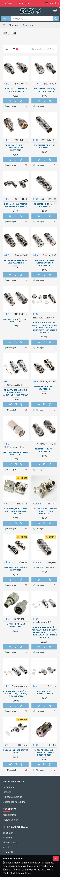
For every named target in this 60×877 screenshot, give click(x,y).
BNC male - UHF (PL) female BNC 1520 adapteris (44, 263)
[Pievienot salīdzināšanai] (21, 464)
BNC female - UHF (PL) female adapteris (44, 90)
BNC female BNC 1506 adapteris (44, 146)
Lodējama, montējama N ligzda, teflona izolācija (44, 511)
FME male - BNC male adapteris (44, 387)
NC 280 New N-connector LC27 (44, 692)
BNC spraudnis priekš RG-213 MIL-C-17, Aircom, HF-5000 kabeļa (15, 392)
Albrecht (37, 503)
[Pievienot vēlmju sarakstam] (15, 464)
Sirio (34, 686)
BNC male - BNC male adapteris (44, 205)
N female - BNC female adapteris (15, 569)
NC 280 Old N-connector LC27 (15, 751)
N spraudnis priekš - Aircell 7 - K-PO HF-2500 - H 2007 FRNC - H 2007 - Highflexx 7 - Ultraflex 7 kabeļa (44, 632)
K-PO (6, 83)
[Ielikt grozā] (10, 464)
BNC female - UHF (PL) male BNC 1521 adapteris (16, 147)
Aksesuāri (14, 25)
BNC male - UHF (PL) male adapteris (15, 320)
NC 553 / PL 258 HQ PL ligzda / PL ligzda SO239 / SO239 (44, 752)
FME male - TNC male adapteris (44, 450)
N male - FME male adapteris (16, 625)
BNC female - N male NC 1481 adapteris (15, 90)
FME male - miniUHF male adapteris (15, 453)
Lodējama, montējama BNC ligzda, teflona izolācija (15, 511)
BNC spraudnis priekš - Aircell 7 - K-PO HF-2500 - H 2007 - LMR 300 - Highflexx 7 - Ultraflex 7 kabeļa (44, 328)
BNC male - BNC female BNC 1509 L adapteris (15, 205)
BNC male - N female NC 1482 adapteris (15, 261)
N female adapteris (44, 568)
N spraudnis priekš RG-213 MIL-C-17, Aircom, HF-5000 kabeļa (15, 693)
